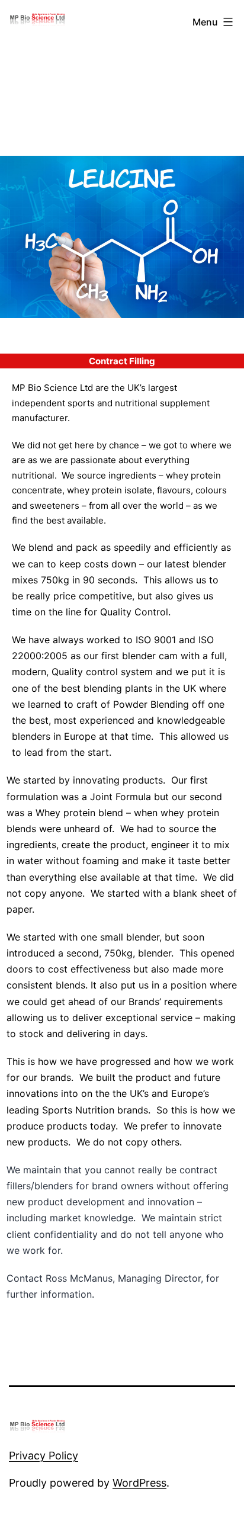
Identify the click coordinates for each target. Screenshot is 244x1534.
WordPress (139, 1483)
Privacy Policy (43, 1455)
